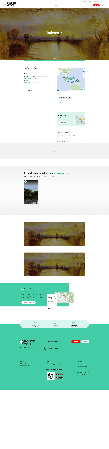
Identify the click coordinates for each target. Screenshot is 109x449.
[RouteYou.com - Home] (11, 4)
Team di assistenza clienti (83, 372)
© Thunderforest (74, 90)
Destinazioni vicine (64, 105)
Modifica (35, 68)
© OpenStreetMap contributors (80, 90)
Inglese (25, 82)
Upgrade (96, 5)
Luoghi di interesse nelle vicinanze (67, 102)
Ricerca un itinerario (52, 348)
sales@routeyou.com (82, 366)
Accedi (85, 342)
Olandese (30, 82)
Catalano (40, 80)
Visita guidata (84, 1)
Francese (45, 80)
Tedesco (39, 82)
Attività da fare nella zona (65, 100)
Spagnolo (34, 82)
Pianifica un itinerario (53, 341)
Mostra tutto (61, 173)
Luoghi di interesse (26, 62)
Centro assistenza (82, 374)
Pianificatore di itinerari (29, 302)
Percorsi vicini (63, 122)
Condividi (27, 68)
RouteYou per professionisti (94, 1)
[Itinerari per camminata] (31, 192)
